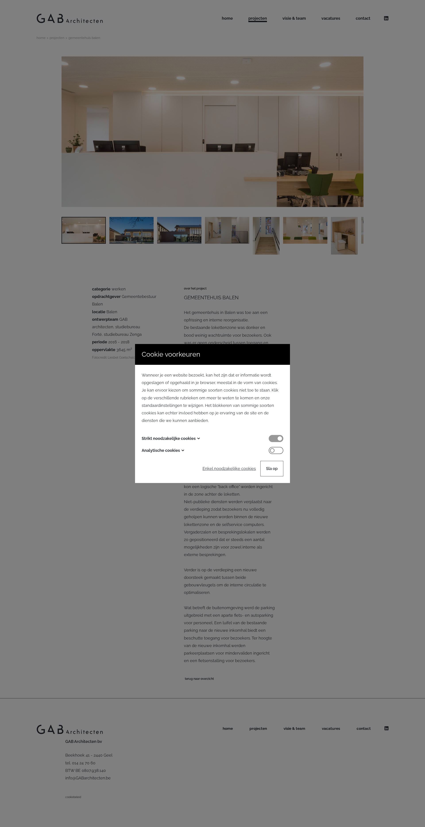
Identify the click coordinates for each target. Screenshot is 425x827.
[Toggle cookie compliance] (276, 450)
